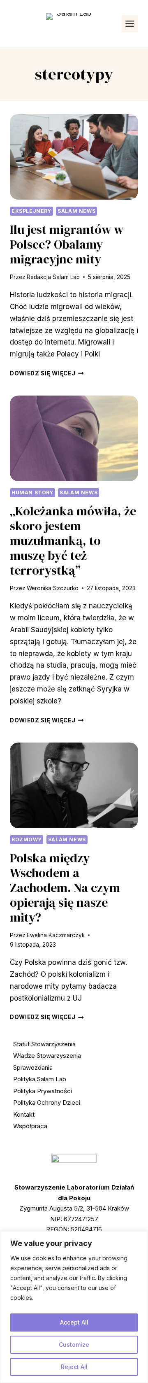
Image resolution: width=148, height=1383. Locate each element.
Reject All (74, 1366)
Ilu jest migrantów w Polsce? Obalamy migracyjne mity (66, 244)
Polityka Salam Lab (39, 1079)
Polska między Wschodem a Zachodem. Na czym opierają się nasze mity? (65, 888)
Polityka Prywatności (42, 1091)
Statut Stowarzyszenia (44, 1044)
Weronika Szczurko (53, 588)
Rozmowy (27, 839)
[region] (74, 1307)
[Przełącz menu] (129, 23)
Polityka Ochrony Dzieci (46, 1102)
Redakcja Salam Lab (53, 277)
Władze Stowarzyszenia (47, 1055)
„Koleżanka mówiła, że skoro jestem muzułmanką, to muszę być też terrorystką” (73, 541)
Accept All (74, 1322)
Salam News (76, 211)
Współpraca (30, 1126)
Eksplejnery (31, 211)
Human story (32, 492)
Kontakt (24, 1114)
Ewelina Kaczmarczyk (56, 935)
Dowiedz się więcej (47, 373)
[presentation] (74, 157)
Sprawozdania (33, 1067)
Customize (74, 1344)
